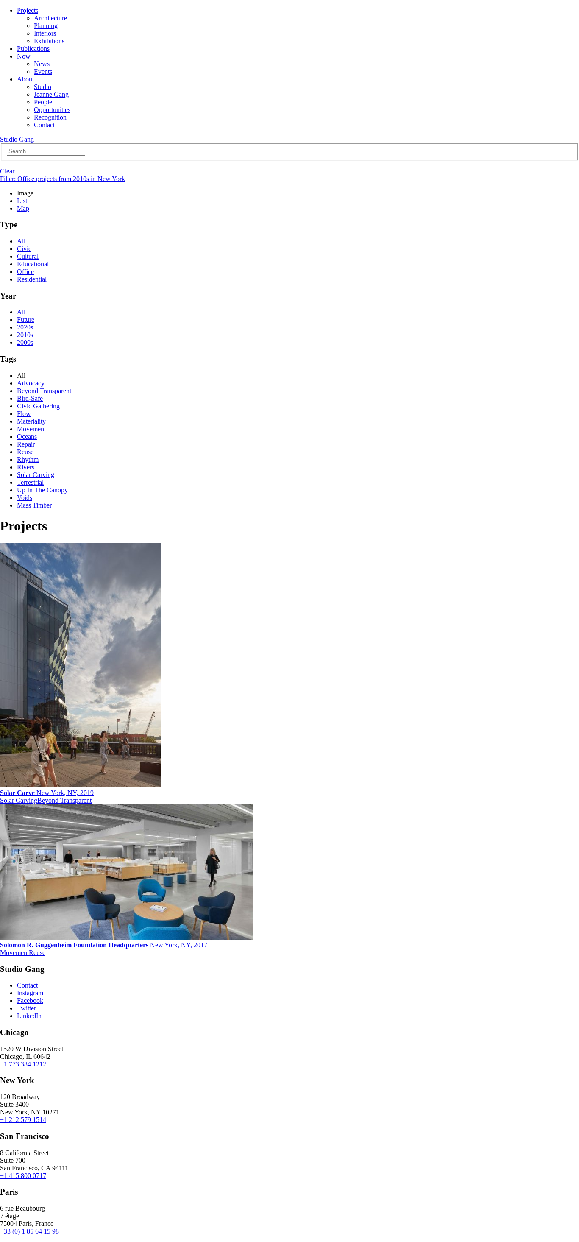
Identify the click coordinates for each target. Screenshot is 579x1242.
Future (25, 319)
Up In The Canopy (42, 490)
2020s (25, 327)
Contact (44, 124)
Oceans (27, 436)
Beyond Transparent (44, 390)
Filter (62, 178)
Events (43, 71)
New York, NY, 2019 (47, 792)
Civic (24, 248)
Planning (46, 25)
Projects (27, 10)
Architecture (50, 18)
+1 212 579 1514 (23, 1119)
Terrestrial (30, 482)
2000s (25, 342)
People (43, 102)
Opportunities (52, 109)
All (21, 241)
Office (25, 271)
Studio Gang (17, 139)
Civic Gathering (38, 406)
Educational (33, 264)
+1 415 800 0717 (23, 1175)
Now (24, 56)
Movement (31, 429)
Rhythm (28, 459)
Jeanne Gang (51, 94)
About (25, 79)
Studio (42, 86)
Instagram (30, 992)
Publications (33, 48)
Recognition (50, 117)
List (22, 200)
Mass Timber (34, 505)
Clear (7, 171)
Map (23, 208)
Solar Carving (35, 474)
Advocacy (31, 383)
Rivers (25, 467)
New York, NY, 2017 (103, 945)
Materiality (31, 421)
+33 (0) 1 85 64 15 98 (29, 1231)
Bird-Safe (30, 398)
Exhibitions (49, 41)
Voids (24, 497)
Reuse (25, 451)
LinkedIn (29, 1015)
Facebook (30, 1000)
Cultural (28, 256)
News (42, 63)
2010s (25, 334)
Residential (32, 279)
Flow (24, 413)
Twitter (26, 1008)
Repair (26, 444)
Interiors (45, 33)
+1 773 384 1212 (23, 1064)
